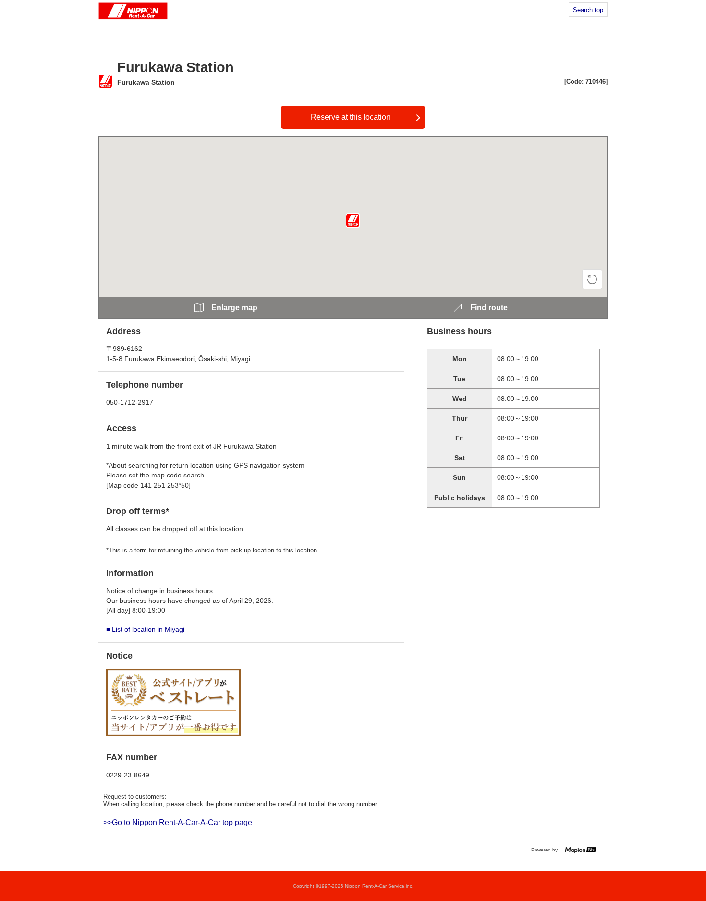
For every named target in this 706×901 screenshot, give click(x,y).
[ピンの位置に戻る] (592, 279)
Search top (588, 9)
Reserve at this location (350, 117)
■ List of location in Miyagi (145, 629)
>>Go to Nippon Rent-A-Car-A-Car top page (177, 822)
